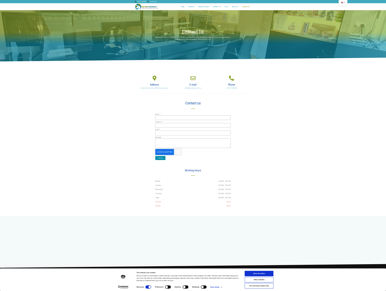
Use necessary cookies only (259, 286)
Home (182, 7)
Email (157, 129)
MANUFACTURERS (203, 7)
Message (158, 137)
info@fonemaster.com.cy (193, 88)
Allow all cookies (259, 273)
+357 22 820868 (231, 88)
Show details (214, 287)
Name (157, 114)
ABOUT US (235, 7)
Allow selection (259, 279)
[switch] (168, 287)
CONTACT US (246, 7)
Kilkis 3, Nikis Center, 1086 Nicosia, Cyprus (154, 88)
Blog (226, 7)
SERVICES (191, 7)
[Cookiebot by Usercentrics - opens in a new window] (123, 287)
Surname (158, 122)
